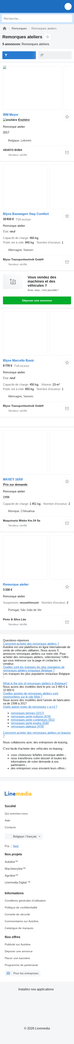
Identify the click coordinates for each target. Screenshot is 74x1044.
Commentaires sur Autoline (21, 921)
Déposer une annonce (37, 300)
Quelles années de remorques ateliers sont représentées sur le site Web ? (30, 695)
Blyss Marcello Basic (18, 360)
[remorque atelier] (37, 557)
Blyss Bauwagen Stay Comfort (26, 214)
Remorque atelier (16, 584)
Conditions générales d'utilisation (25, 900)
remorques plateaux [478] (27, 726)
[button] (68, 6)
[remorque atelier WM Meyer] (37, 88)
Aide (7, 820)
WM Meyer (10, 114)
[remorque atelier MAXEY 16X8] (37, 452)
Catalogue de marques (19, 928)
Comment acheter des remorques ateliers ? (31, 643)
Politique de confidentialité (21, 907)
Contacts (10, 827)
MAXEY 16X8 (13, 479)
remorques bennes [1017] (27, 713)
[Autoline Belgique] (25, 6)
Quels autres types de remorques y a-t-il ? (30, 706)
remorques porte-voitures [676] (31, 716)
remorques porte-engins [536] (30, 723)
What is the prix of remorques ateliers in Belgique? (35, 683)
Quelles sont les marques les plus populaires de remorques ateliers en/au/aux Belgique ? (34, 668)
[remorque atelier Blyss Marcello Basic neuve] (37, 333)
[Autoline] (4, 28)
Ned (15, 846)
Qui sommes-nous (16, 813)
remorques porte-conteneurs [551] (33, 719)
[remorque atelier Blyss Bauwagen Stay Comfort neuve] (37, 187)
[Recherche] (68, 18)
